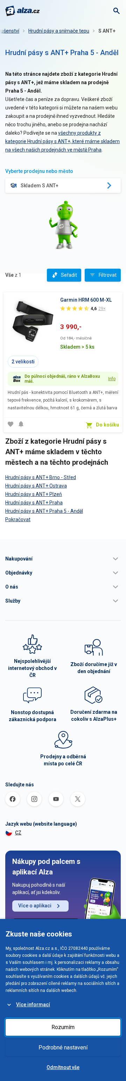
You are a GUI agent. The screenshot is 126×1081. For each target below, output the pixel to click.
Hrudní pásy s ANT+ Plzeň (33, 494)
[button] (63, 558)
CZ (18, 832)
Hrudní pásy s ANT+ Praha (34, 502)
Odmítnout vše (63, 1067)
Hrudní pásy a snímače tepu (58, 31)
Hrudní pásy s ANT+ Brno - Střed (40, 477)
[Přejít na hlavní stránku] (22, 11)
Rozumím (63, 1027)
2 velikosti (23, 361)
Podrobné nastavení (63, 1047)
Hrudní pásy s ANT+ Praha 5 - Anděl (44, 511)
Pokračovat (17, 519)
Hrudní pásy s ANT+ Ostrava (36, 486)
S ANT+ (106, 31)
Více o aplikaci (34, 905)
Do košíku (107, 425)
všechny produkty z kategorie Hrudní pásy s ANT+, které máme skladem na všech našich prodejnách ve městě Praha (62, 141)
